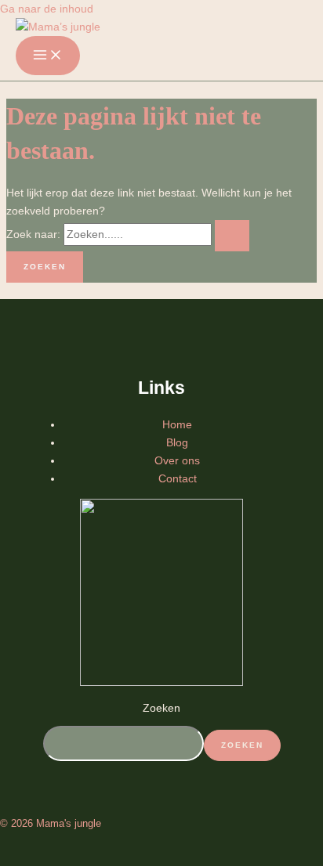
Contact (177, 478)
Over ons (177, 460)
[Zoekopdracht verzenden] (232, 235)
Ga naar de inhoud (46, 8)
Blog (177, 442)
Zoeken (161, 708)
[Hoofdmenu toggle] (48, 55)
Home (177, 424)
